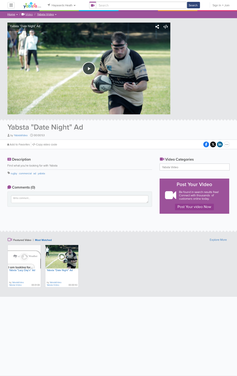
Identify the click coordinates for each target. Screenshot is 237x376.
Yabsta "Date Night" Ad (60, 270)
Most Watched (43, 240)
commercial (25, 173)
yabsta (41, 173)
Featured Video (22, 240)
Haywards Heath (62, 5)
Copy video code (46, 144)
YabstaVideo (21, 135)
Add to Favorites (20, 144)
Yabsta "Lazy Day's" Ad (22, 270)
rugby (14, 173)
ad (34, 173)
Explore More (218, 239)
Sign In (217, 5)
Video (29, 14)
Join (227, 5)
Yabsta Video (170, 167)
